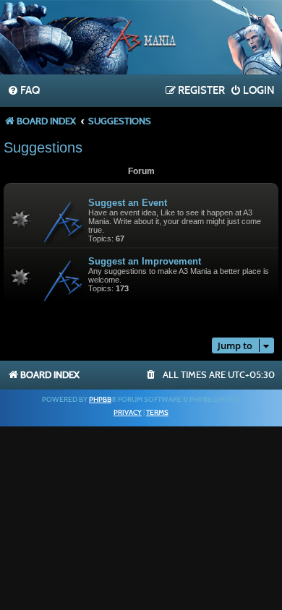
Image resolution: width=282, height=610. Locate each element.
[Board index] (141, 39)
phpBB (100, 399)
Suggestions (43, 147)
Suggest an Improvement (144, 261)
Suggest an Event (127, 202)
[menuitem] (23, 91)
